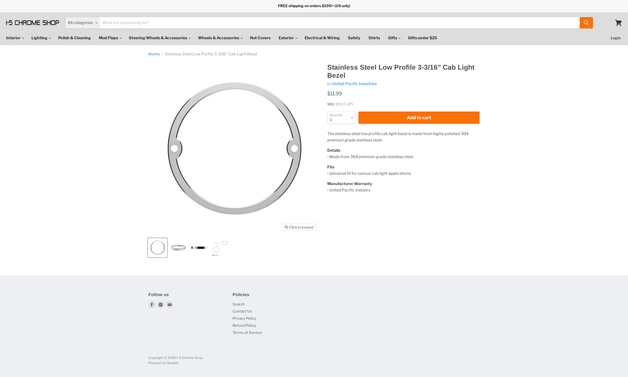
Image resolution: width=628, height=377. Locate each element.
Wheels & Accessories (219, 38)
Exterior (287, 38)
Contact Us (242, 311)
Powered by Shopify (163, 363)
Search (239, 304)
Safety (354, 38)
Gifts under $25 (422, 38)
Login (616, 38)
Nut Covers (260, 38)
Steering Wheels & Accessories (158, 38)
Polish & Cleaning (74, 38)
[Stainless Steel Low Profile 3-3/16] (157, 247)
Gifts (393, 38)
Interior (13, 38)
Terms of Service (247, 332)
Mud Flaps (109, 38)
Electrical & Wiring (322, 38)
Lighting (39, 38)
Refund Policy (244, 325)
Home (154, 54)
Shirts (374, 38)
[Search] (586, 22)
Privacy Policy (244, 318)
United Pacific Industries (354, 83)
